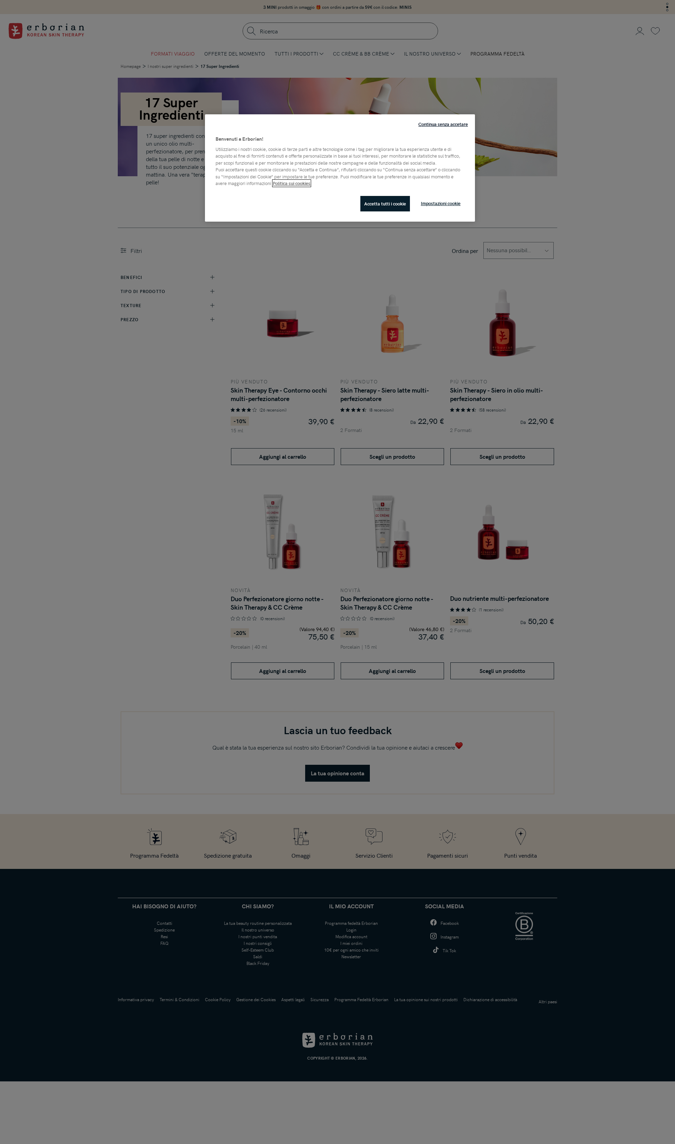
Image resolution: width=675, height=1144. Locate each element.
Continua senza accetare (443, 124)
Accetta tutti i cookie (385, 204)
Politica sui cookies (291, 183)
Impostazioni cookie (441, 203)
